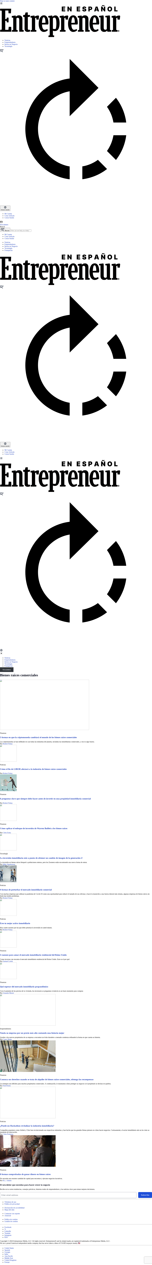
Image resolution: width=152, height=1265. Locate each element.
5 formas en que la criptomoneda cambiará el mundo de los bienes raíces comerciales (38, 737)
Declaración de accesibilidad (14, 1208)
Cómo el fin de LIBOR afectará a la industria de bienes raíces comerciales (33, 769)
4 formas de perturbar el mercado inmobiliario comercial (26, 890)
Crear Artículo (9, 216)
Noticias (7, 40)
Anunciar (7, 1216)
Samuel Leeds (8, 961)
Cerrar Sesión (9, 218)
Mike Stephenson (9, 864)
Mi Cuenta (8, 214)
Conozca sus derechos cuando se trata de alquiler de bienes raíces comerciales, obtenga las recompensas (46, 1079)
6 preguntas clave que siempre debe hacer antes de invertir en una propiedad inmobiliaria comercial (45, 799)
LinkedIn (7, 1231)
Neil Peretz (7, 1086)
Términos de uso (10, 1202)
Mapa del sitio (9, 1210)
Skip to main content (7, 1)
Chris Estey (7, 833)
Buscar (2, 227)
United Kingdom (10, 1260)
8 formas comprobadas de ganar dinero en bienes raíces (25, 1174)
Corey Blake (7, 1039)
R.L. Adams (7, 1180)
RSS (6, 1237)
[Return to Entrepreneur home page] (60, 36)
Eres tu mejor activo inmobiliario (15, 923)
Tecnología (8, 46)
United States (9, 1248)
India (6, 1254)
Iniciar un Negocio (11, 44)
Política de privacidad (12, 1204)
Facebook (7, 1227)
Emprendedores (9, 42)
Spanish (7, 1250)
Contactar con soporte (12, 1214)
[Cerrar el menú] (1, 654)
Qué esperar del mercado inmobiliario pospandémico (24, 986)
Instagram (7, 1235)
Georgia (7, 1252)
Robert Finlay (8, 744)
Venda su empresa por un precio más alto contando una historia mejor (32, 1033)
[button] (76, 458)
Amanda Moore (8, 993)
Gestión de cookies (11, 1221)
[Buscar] (1, 51)
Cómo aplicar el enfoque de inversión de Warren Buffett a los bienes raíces (33, 828)
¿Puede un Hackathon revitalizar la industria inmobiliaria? (27, 1126)
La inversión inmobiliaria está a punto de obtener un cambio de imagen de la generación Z (41, 858)
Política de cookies (11, 1219)
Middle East (8, 1258)
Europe (7, 1262)
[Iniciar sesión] (1, 651)
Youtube (7, 1233)
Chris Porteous (8, 1134)
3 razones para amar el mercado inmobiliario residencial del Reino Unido (33, 955)
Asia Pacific (8, 1256)
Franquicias (8, 250)
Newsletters (7, 670)
